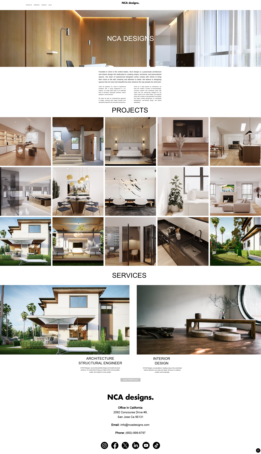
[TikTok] (156, 445)
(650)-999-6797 (130, 432)
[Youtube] (146, 445)
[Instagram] (104, 445)
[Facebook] (114, 445)
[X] (125, 445)
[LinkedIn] (135, 445)
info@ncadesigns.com (130, 424)
